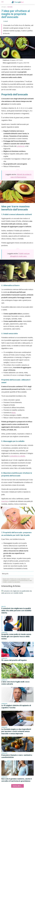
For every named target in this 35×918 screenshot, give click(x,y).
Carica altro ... (17, 786)
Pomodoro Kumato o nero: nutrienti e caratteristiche (16, 756)
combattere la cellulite (17, 456)
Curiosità (9, 7)
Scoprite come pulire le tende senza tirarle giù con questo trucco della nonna (16, 636)
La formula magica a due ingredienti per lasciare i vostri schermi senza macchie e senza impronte (16, 731)
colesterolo (21, 146)
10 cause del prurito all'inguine (14, 660)
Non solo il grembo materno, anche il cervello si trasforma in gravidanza (16, 780)
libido (14, 412)
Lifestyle (3, 7)
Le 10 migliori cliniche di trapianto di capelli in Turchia (16, 706)
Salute (3, 606)
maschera (4, 501)
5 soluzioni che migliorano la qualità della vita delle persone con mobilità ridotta (16, 610)
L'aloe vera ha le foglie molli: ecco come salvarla (15, 683)
